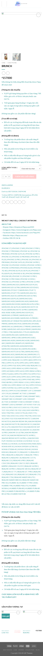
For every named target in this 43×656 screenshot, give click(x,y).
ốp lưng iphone (26, 195)
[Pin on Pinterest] (19, 202)
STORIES (21, 650)
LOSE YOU (5, 633)
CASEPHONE (17, 195)
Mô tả (4, 215)
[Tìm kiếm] (37, 4)
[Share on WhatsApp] (4, 202)
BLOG (38, 650)
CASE (3, 63)
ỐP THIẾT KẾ (25, 197)
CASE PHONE (12, 63)
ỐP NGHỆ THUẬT (14, 197)
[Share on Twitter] (11, 202)
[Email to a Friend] (15, 202)
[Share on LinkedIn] (23, 202)
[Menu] (4, 4)
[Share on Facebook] (7, 202)
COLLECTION (29, 650)
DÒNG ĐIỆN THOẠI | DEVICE (9, 168)
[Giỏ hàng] (40, 4)
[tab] (21, 215)
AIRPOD (10, 195)
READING (26, 633)
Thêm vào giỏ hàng (24, 176)
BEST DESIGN (12, 191)
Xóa (40, 165)
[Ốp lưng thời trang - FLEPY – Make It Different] (21, 4)
